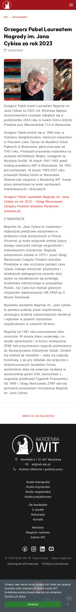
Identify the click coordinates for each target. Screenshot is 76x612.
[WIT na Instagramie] (33, 548)
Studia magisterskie (38, 491)
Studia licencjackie (38, 482)
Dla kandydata (38, 504)
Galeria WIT (38, 537)
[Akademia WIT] (38, 444)
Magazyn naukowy (38, 532)
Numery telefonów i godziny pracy (41, 469)
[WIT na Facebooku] (24, 548)
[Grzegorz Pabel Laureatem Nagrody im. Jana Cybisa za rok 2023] (38, 80)
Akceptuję (33, 604)
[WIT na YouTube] (51, 548)
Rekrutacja (38, 514)
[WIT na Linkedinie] (42, 548)
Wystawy (38, 527)
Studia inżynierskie (38, 487)
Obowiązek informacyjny (23, 563)
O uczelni (38, 509)
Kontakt (38, 519)
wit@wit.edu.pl (41, 464)
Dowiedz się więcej (15, 596)
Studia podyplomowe (38, 496)
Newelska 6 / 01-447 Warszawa (41, 459)
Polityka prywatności (55, 563)
